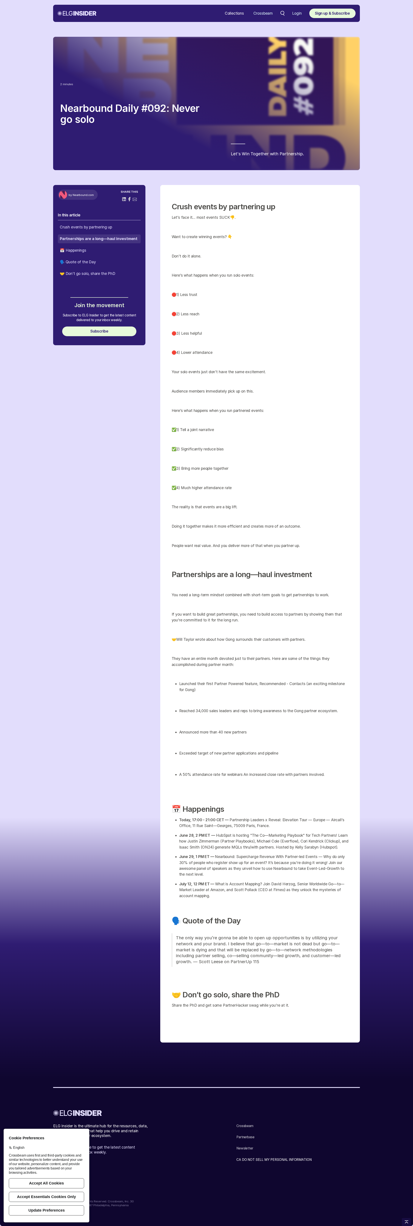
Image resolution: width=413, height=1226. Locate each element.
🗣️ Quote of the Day (78, 261)
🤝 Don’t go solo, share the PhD (87, 273)
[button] (234, 13)
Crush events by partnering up (86, 227)
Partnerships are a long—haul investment (98, 238)
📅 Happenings (73, 250)
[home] (76, 13)
